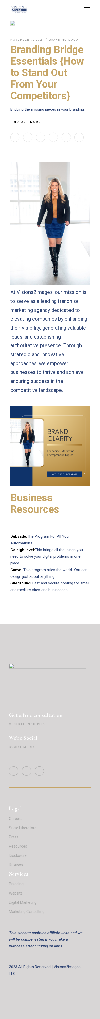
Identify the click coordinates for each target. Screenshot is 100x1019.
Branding (58, 39)
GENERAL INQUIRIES (27, 724)
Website (16, 893)
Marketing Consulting (26, 911)
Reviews (16, 864)
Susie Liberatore (22, 827)
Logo (73, 39)
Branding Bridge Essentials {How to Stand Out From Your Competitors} (47, 73)
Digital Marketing (22, 902)
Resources (18, 846)
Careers (15, 818)
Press (14, 837)
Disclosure (18, 855)
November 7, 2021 (27, 39)
